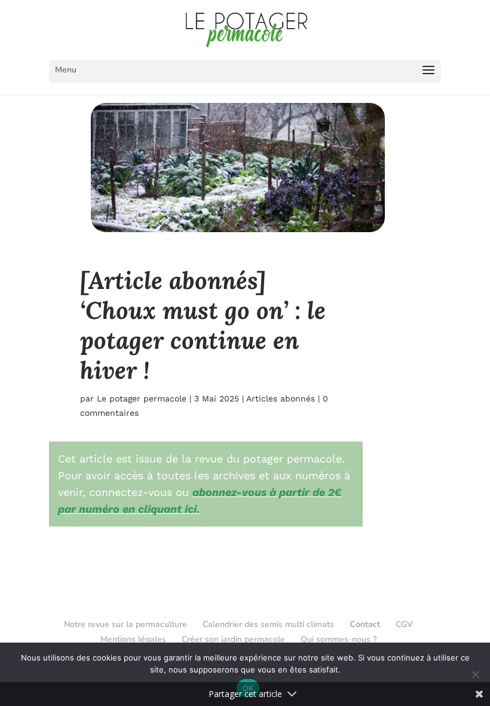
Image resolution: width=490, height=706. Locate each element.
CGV (404, 624)
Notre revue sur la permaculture (125, 624)
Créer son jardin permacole (233, 639)
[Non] (475, 674)
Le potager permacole (141, 398)
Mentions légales (133, 639)
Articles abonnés (280, 398)
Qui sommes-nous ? (338, 639)
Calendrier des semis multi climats (268, 624)
